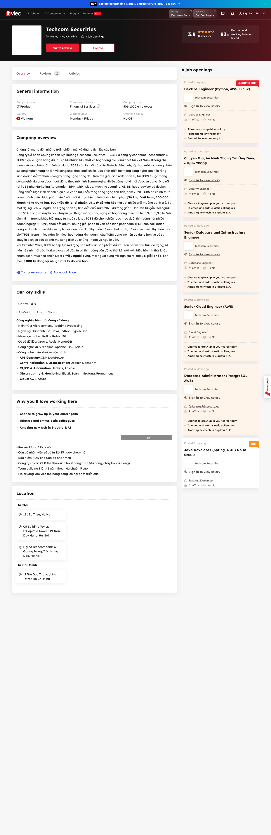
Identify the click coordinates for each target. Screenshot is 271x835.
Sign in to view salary (204, 106)
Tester (51, 312)
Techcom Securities (207, 97)
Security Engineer (200, 188)
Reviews (48, 73)
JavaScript (24, 312)
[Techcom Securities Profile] (188, 97)
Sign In (247, 13)
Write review (62, 48)
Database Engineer (201, 263)
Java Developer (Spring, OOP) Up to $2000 (215, 452)
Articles (74, 73)
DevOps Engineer (199, 114)
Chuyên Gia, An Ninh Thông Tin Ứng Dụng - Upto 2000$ (219, 160)
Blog (73, 13)
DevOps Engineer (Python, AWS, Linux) (217, 89)
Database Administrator (204, 406)
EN (257, 13)
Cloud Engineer (198, 332)
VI (263, 13)
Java (39, 312)
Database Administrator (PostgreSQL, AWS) (216, 378)
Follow (98, 48)
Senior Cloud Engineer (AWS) (208, 306)
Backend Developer (201, 480)
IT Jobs (31, 13)
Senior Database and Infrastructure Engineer (215, 234)
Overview (23, 73)
